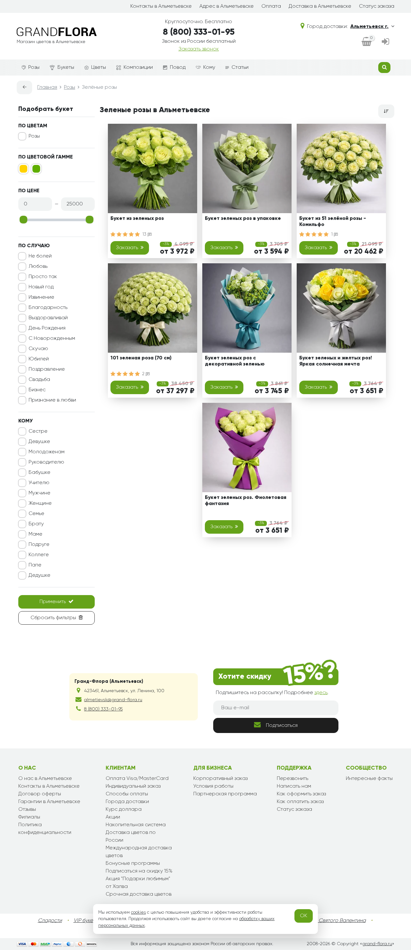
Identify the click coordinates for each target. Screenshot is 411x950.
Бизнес (37, 390)
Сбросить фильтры (53, 617)
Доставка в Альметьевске (320, 6)
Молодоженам (47, 452)
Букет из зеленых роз (137, 218)
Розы (33, 67)
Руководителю (46, 462)
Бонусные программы (133, 863)
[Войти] (385, 42)
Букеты (65, 67)
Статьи (240, 67)
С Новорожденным (52, 338)
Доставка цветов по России (131, 836)
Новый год (41, 287)
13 (145, 234)
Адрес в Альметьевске (226, 6)
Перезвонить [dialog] (292, 778)
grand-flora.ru (377, 944)
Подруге (39, 544)
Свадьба (39, 379)
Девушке (39, 441)
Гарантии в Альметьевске (49, 801)
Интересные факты (369, 778)
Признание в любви (52, 400)
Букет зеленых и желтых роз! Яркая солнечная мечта (335, 361)
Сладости (50, 920)
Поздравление (47, 369)
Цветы (98, 67)
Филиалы (29, 817)
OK (303, 915)
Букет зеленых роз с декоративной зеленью (235, 361)
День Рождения (47, 328)
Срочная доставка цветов (138, 894)
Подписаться (282, 725)
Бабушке (39, 472)
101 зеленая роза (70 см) (140, 358)
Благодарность (48, 307)
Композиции (138, 67)
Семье (36, 513)
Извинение (41, 297)
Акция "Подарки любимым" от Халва (138, 882)
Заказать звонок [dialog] (199, 49)
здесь (321, 692)
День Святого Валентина (335, 920)
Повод (178, 67)
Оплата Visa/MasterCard (137, 778)
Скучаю (38, 348)
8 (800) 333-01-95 (199, 32)
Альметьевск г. (369, 26)
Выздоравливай (48, 318)
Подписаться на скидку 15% (139, 871)
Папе (35, 565)
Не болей (40, 256)
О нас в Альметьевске (45, 778)
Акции (113, 817)
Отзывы (27, 809)
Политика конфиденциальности (44, 828)
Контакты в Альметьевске (161, 6)
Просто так (43, 276)
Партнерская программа (225, 794)
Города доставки (127, 801)
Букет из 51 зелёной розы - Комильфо (332, 221)
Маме (35, 534)
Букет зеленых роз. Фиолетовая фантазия (245, 500)
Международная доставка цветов (139, 852)
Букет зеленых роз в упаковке (243, 218)
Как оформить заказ (301, 794)
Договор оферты (39, 794)
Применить (52, 601)
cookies (138, 912)
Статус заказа (376, 6)
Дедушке (39, 575)
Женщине (40, 503)
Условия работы (213, 786)
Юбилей (39, 359)
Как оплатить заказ (300, 801)
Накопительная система (136, 825)
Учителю (39, 482)
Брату (36, 524)
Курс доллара (124, 809)
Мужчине (39, 493)
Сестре (38, 431)
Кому (209, 67)
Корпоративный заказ (220, 778)
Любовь (38, 266)
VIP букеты (86, 920)
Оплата (271, 6)
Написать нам (294, 786)
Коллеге (39, 554)
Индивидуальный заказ (133, 786)
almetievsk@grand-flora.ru (113, 700)
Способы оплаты (127, 794)
